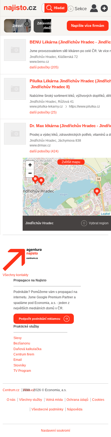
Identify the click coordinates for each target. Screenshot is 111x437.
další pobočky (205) (44, 67)
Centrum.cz (11, 390)
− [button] (30, 173)
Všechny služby (31, 400)
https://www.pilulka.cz (84, 106)
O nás (11, 400)
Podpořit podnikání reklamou (39, 318)
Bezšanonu (21, 343)
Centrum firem (23, 354)
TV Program (22, 371)
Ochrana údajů (77, 400)
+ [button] (30, 164)
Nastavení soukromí (55, 430)
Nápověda (74, 409)
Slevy (17, 338)
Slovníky (19, 365)
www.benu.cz (39, 62)
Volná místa (54, 400)
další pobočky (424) (44, 151)
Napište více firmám (87, 26)
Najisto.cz (23, 8)
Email (17, 360)
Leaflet (105, 213)
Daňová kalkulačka (27, 349)
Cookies (98, 400)
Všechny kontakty (15, 275)
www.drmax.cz (40, 145)
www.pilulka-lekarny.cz (46, 106)
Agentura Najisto (22, 259)
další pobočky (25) (43, 112)
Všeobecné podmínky (47, 409)
